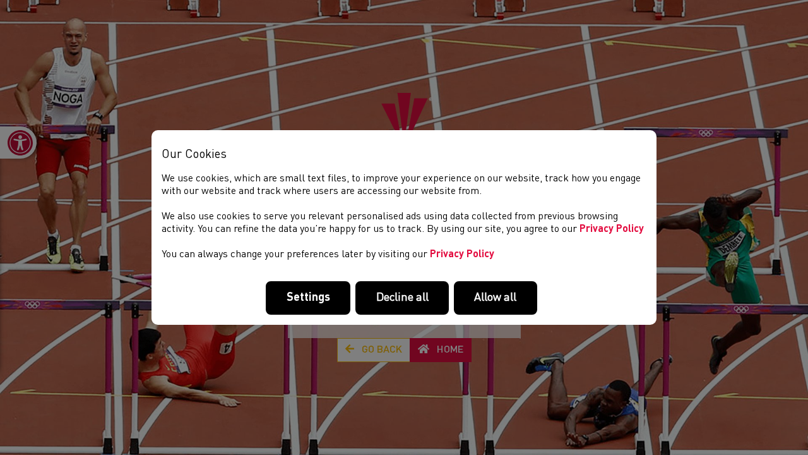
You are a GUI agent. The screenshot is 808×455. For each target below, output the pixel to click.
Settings (308, 297)
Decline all (402, 297)
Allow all (495, 297)
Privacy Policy (611, 229)
